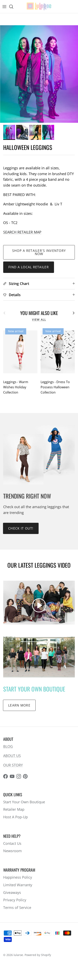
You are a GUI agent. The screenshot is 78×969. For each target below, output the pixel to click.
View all (39, 319)
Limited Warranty (17, 884)
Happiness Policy (17, 877)
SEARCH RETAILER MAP (22, 232)
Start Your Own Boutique (24, 801)
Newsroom (12, 850)
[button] (39, 605)
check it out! (20, 528)
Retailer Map (13, 809)
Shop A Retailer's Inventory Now (39, 252)
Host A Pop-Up (15, 817)
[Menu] (4, 6)
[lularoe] (39, 6)
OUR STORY (13, 765)
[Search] (13, 6)
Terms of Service (17, 907)
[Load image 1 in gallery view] (39, 74)
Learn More (19, 705)
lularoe (18, 955)
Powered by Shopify (38, 955)
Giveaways (12, 892)
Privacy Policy (14, 899)
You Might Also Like (39, 313)
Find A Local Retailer (28, 267)
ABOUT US (12, 755)
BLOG (8, 746)
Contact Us (12, 843)
